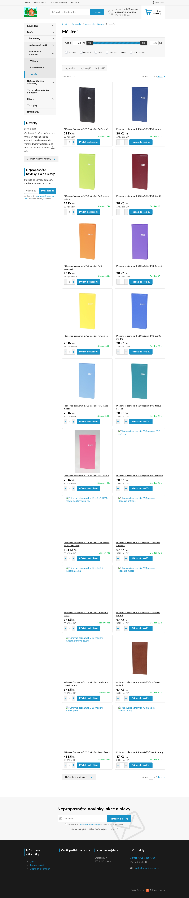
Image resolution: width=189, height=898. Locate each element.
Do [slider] (143, 42)
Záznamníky (33, 38)
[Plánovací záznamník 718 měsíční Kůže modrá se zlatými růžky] (87, 518)
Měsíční (34, 74)
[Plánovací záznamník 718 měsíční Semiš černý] (87, 728)
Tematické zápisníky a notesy (38, 91)
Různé (30, 99)
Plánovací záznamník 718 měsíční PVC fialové (139, 266)
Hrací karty (33, 111)
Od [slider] (89, 42)
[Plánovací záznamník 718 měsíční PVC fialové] (139, 241)
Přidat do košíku (88, 142)
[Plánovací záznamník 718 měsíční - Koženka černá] (87, 588)
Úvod (64, 24)
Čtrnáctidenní (37, 67)
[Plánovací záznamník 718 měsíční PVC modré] (139, 104)
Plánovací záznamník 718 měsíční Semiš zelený (139, 752)
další (160, 76)
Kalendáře (32, 25)
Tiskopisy (32, 105)
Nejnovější (70, 68)
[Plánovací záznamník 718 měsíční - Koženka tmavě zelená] (87, 658)
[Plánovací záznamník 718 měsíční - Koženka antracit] (139, 518)
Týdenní (34, 61)
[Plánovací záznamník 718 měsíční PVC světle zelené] (87, 171)
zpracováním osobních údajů (89, 825)
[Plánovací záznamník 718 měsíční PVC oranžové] (87, 241)
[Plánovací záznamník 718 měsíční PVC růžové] (87, 451)
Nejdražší (100, 68)
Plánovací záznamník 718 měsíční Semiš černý (87, 752)
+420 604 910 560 (125, 12)
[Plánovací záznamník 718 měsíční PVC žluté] (87, 311)
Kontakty (75, 2)
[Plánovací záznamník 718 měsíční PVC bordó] (139, 171)
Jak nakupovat (40, 2)
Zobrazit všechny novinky (39, 158)
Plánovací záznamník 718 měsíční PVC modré (139, 129)
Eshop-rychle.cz (157, 890)
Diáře (30, 32)
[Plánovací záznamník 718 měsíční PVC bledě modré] (87, 381)
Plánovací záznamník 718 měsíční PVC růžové (86, 475)
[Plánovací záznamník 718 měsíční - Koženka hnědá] (139, 658)
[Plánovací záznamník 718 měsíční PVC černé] (87, 104)
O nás (27, 2)
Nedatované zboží (38, 45)
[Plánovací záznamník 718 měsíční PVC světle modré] (139, 311)
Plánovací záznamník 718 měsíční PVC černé (86, 129)
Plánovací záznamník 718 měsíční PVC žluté (86, 336)
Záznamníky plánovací (35, 53)
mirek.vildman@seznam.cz (147, 868)
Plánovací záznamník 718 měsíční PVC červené (139, 475)
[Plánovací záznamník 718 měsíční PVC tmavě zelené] (139, 381)
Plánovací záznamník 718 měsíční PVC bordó (138, 196)
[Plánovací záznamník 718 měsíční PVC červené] (139, 451)
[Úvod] (36, 12)
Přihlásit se (47, 190)
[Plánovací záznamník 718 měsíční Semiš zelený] (139, 728)
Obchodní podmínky (58, 2)
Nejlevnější (85, 68)
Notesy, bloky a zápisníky (35, 82)
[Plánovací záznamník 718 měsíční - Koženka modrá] (139, 588)
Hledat (97, 12)
